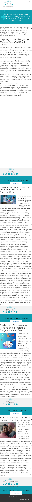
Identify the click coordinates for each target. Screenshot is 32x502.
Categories (22, 499)
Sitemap (27, 499)
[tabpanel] (16, 249)
